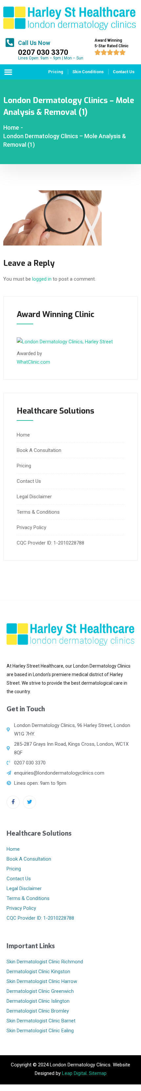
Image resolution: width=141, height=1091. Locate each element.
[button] (8, 71)
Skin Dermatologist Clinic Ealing (40, 1031)
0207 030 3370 (43, 52)
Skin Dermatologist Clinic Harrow (42, 981)
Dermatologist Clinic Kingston (38, 971)
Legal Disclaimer (34, 497)
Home (11, 127)
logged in (41, 279)
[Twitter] (29, 802)
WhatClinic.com (33, 362)
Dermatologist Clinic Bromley (38, 1011)
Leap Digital (74, 1073)
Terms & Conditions (38, 512)
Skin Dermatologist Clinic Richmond (45, 962)
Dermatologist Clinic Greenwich (40, 991)
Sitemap (98, 1073)
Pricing (55, 71)
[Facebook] (13, 802)
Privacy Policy (31, 527)
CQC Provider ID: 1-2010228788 (50, 543)
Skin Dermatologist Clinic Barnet (41, 1021)
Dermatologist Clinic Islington (38, 1001)
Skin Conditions (88, 71)
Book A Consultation (39, 450)
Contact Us (123, 71)
